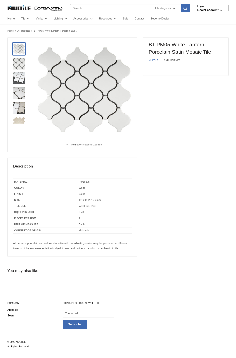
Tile (23, 18)
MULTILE (154, 60)
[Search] (185, 8)
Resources (105, 18)
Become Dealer (159, 18)
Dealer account (208, 10)
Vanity (39, 18)
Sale (125, 18)
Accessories (80, 18)
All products (23, 30)
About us (12, 309)
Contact (139, 18)
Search (11, 315)
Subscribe (74, 324)
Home (11, 18)
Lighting (58, 18)
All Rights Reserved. (18, 346)
